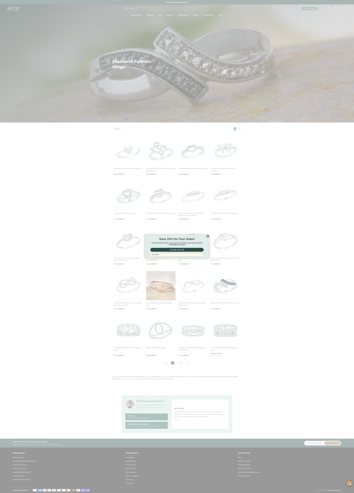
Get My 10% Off (177, 250)
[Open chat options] (349, 483)
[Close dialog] (208, 236)
